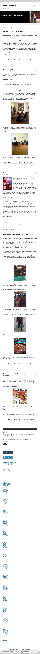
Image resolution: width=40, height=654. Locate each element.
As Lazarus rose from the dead (13, 31)
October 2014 (5, 553)
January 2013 (5, 576)
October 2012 (5, 579)
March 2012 (5, 587)
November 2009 (5, 618)
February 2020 (5, 490)
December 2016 (5, 524)
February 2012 (5, 588)
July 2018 (4, 503)
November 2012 (5, 578)
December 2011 (5, 590)
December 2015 (5, 537)
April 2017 (4, 520)
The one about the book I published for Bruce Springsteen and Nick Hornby (15, 471)
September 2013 (5, 567)
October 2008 (5, 632)
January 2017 (5, 523)
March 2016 (5, 534)
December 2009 (5, 617)
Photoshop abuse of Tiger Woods (8, 384)
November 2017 (5, 512)
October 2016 (5, 526)
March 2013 (5, 574)
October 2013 (5, 566)
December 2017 (5, 511)
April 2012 (4, 586)
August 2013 (5, 568)
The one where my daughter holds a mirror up (10, 472)
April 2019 (4, 494)
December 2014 (5, 551)
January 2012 (5, 589)
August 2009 (5, 621)
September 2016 (5, 527)
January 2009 (5, 629)
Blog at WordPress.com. (13, 649)
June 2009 (4, 623)
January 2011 (5, 602)
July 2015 (4, 543)
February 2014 (5, 562)
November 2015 (5, 538)
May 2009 (4, 624)
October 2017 (5, 513)
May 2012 (4, 585)
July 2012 (4, 582)
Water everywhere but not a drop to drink (9, 462)
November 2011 (5, 591)
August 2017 (5, 515)
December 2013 (5, 564)
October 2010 (5, 606)
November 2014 (5, 552)
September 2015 (5, 541)
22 (35, 31)
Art (3, 477)
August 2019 (5, 492)
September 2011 (5, 594)
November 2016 (5, 525)
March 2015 (5, 547)
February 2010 (5, 614)
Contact (11, 24)
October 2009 (5, 619)
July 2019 (4, 493)
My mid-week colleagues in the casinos (15, 234)
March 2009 (5, 627)
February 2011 (5, 601)
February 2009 (5, 628)
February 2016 (5, 535)
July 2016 (4, 530)
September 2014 (5, 554)
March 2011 (5, 600)
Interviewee (5, 465)
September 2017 (5, 514)
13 (35, 172)
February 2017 (5, 522)
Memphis (27, 183)
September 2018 (5, 501)
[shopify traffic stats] (4, 644)
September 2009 (5, 620)
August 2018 (5, 502)
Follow (5, 444)
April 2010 (4, 612)
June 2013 (4, 570)
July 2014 (4, 556)
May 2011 (4, 598)
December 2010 (5, 603)
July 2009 (4, 622)
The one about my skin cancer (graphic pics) (10, 470)
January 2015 (5, 549)
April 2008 (4, 639)
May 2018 (4, 505)
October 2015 (5, 540)
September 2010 (5, 607)
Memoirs (4, 478)
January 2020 (5, 491)
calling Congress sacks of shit (29, 382)
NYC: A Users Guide (9, 424)
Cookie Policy (21, 652)
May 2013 (4, 571)
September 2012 (5, 580)
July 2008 (4, 635)
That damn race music (10, 173)
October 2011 (5, 592)
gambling (21, 369)
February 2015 (5, 548)
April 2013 (4, 573)
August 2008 (5, 634)
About (7, 24)
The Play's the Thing (9, 229)
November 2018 (5, 499)
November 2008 (5, 631)
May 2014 (4, 558)
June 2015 (4, 544)
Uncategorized (8, 65)
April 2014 (4, 559)
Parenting (4, 481)
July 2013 (4, 569)
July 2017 (4, 516)
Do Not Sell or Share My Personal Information (23, 649)
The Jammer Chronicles (7, 483)
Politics (4, 482)
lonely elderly (25, 369)
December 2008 (5, 630)
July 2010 (4, 609)
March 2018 (5, 508)
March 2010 (5, 613)
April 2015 (4, 546)
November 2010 (5, 605)
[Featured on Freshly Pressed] (8, 458)
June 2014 (4, 557)
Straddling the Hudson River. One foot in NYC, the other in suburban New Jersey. (17, 438)
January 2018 (5, 510)
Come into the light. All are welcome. (9, 463)
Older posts (5, 428)
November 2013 (5, 565)
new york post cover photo (18, 424)
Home (4, 24)
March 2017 (5, 521)
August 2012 (5, 581)
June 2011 (4, 597)
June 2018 (4, 504)
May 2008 (4, 638)
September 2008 (5, 633)
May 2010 (4, 611)
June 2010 (4, 610)
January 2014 (5, 563)
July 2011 (4, 596)
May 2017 (4, 519)
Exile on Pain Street (10, 5)
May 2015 (4, 545)
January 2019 (5, 497)
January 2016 (5, 536)
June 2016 (4, 531)
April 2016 (4, 533)
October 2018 (5, 500)
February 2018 (5, 509)
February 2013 (5, 575)
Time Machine (5, 466)
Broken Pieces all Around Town (8, 464)
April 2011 (4, 599)
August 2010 (5, 608)
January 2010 (5, 616)
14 (35, 70)
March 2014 (5, 560)
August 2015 (5, 542)
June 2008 (4, 636)
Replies (12, 65)
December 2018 (5, 498)
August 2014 (5, 555)
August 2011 (5, 595)
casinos (18, 369)
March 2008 (5, 640)
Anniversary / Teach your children (13, 70)
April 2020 (4, 489)
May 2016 (4, 532)
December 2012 (5, 577)
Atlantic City (15, 369)
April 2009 (4, 625)
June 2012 (4, 584)
